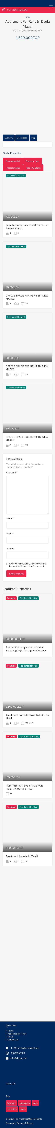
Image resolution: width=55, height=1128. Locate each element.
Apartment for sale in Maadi (22, 856)
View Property (27, 211)
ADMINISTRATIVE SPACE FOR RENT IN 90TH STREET (24, 787)
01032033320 (18, 1053)
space (23, 1109)
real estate (12, 1109)
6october (11, 1103)
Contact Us (12, 1040)
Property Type (32, 161)
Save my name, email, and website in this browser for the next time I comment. (28, 564)
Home (27, 17)
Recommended (13, 161)
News (10, 1037)
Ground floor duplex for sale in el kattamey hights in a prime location (26, 649)
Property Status (13, 167)
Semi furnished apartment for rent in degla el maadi (27, 226)
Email (9, 533)
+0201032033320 (17, 9)
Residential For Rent (16, 1034)
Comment (11, 472)
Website (10, 548)
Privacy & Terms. (25, 1123)
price (35, 1103)
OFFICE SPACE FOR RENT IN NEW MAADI (27, 297)
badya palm (24, 1103)
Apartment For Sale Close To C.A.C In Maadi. (27, 716)
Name (10, 518)
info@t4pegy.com (19, 1058)
